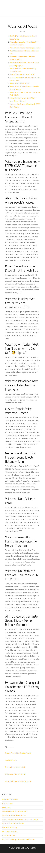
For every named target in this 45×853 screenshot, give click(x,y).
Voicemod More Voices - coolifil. (19, 83)
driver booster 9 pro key (9, 831)
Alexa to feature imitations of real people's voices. (25, 48)
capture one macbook (8, 835)
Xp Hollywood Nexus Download (15, 774)
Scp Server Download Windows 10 (12, 823)
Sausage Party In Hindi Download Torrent (18, 753)
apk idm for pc (6, 807)
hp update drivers (7, 803)
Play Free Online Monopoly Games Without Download (18, 839)
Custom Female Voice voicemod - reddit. (22, 74)
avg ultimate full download (10, 799)
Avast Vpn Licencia (11, 760)
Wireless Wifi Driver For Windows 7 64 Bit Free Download (20, 819)
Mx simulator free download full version (14, 811)
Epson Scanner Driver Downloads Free (14, 815)
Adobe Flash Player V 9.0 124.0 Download (18, 781)
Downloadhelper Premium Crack (15, 767)
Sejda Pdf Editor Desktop (9, 827)
